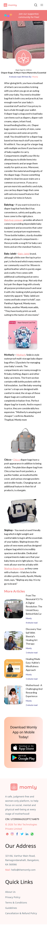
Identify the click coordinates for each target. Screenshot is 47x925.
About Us (10, 891)
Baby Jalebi (24, 253)
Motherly (21, 354)
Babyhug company (13, 220)
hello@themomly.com (23, 869)
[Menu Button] (41, 5)
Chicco (16, 459)
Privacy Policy (12, 897)
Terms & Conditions (16, 902)
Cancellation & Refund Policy (21, 913)
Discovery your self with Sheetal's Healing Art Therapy (33, 636)
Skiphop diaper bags (14, 568)
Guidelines (11, 907)
